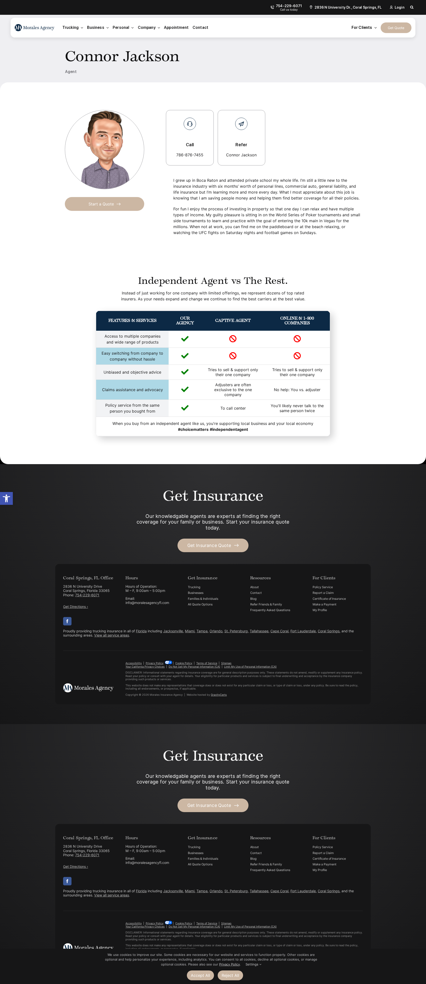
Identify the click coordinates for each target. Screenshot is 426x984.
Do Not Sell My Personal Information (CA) (194, 666)
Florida (141, 631)
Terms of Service (206, 663)
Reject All (230, 975)
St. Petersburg (236, 631)
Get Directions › (75, 606)
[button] (6, 498)
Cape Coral (279, 631)
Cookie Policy (183, 663)
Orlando (216, 631)
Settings (252, 964)
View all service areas (111, 635)
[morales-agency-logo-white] (88, 685)
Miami (190, 631)
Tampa (202, 631)
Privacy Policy (154, 663)
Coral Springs (328, 631)
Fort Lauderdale (303, 631)
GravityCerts (219, 694)
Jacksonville (173, 631)
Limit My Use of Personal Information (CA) (250, 666)
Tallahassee (259, 631)
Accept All (200, 975)
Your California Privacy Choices (145, 666)
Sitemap (226, 663)
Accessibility (133, 663)
